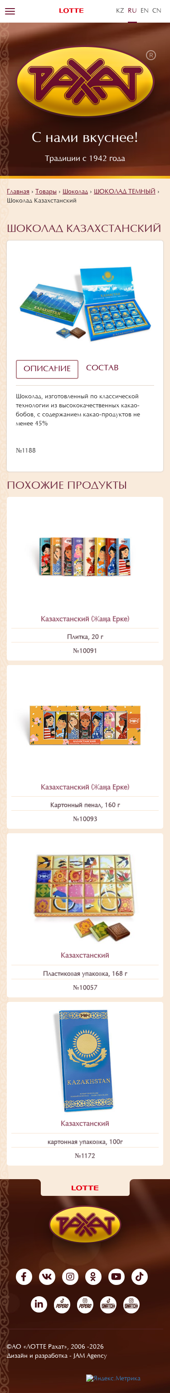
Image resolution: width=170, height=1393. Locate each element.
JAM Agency (90, 1356)
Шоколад (75, 192)
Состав (102, 368)
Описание (47, 369)
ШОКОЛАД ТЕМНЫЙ (124, 192)
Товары (46, 192)
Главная (18, 192)
